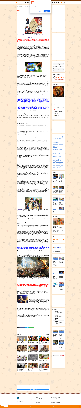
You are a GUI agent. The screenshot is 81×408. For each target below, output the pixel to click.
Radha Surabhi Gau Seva (55, 398)
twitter (56, 66)
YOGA (54, 167)
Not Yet (40, 11)
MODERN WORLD (29, 324)
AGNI (53, 138)
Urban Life (19, 158)
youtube (56, 70)
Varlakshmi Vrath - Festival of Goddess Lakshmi (58, 112)
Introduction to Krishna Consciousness (36, 323)
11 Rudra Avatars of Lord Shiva (58, 100)
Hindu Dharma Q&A (55, 149)
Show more (47, 334)
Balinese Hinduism (55, 139)
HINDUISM (24, 2)
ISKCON (53, 401)
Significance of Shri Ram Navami (61, 202)
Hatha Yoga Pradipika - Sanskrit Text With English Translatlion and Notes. (61, 180)
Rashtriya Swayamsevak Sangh (41, 401)
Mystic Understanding (36, 324)
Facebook (23, 327)
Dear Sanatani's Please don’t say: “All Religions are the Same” (32, 352)
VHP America (39, 402)
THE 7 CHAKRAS (55, 163)
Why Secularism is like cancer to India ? (22, 361)
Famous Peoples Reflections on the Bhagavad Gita (22, 369)
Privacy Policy (26, 0)
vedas (61, 167)
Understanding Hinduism (56, 164)
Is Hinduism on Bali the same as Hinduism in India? (55, 276)
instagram (61, 66)
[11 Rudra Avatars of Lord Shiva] (58, 91)
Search (61, 355)
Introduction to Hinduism (56, 157)
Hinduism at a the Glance (55, 287)
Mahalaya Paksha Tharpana (54, 202)
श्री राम (54, 168)
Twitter (27, 327)
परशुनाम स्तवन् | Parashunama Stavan (55, 345)
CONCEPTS (29, 2)
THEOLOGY (59, 163)
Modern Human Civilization (22, 324)
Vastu (61, 164)
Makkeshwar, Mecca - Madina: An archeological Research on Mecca (58, 106)
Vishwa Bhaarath (39, 398)
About (41, 406)
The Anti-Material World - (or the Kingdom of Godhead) (25, 159)
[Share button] (35, 327)
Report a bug (62, 406)
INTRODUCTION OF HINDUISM (56, 156)
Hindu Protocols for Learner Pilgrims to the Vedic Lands (43, 369)
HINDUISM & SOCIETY (26, 323)
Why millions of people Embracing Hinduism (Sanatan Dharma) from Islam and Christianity (33, 342)
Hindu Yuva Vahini (39, 397)
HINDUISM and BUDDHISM (56, 146)
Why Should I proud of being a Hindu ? (44, 352)
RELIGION (53, 2)
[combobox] (36, 8)
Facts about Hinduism (56, 142)
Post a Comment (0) (33, 389)
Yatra (59, 167)
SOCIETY (33, 325)
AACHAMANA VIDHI (55, 211)
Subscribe (46, 11)
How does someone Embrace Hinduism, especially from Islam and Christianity (61, 288)
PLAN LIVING (29, 325)
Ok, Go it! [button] (3, 406)
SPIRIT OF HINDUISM (58, 160)
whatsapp (61, 64)
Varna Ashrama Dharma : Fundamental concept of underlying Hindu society (21, 342)
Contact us (21, 0)
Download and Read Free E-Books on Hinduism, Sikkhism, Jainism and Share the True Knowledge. (58, 80)
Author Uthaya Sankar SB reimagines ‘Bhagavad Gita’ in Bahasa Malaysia (55, 262)
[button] (64, 2)
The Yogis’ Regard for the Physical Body (61, 190)
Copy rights (52, 406)
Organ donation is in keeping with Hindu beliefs (43, 361)
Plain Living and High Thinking (22, 325)
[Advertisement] (37, 14)
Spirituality (20, 6)
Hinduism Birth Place (55, 152)
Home (18, 6)
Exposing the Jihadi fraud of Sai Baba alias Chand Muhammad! (61, 262)
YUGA (56, 167)
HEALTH (57, 2)
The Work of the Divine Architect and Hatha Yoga (55, 190)
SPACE (54, 160)
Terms (59, 406)
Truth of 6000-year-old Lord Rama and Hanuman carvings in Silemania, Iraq (61, 346)
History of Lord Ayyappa (57, 117)
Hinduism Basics (55, 150)
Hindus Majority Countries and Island (33, 369)
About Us (17, 0)
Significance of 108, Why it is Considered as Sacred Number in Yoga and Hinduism (55, 180)
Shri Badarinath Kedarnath (56, 402)
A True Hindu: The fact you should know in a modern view (44, 342)
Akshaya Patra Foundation (56, 397)
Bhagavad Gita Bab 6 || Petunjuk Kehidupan (58, 228)
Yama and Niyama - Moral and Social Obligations (33, 361)
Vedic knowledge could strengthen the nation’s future (22, 352)
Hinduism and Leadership (56, 153)
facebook (56, 64)
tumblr (61, 68)
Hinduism (60, 149)
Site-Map (56, 406)
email (61, 70)
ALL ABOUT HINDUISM (58, 138)
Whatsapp (31, 327)
